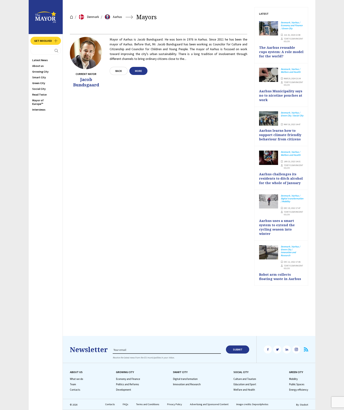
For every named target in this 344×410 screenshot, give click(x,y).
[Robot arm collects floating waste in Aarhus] (268, 252)
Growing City (40, 71)
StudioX (304, 404)
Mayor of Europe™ (38, 102)
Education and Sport (244, 384)
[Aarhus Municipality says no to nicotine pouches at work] (268, 75)
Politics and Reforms (127, 384)
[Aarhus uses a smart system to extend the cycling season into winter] (268, 201)
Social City (39, 89)
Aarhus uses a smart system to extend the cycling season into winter (277, 227)
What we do (76, 379)
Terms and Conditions (147, 404)
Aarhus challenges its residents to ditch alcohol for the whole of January (281, 178)
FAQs (125, 404)
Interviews (38, 109)
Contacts (75, 389)
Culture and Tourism (244, 379)
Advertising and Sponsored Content (209, 404)
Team (73, 384)
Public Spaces (296, 384)
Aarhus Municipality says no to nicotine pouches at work (280, 95)
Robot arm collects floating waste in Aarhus (280, 276)
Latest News (40, 60)
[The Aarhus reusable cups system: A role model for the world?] (268, 28)
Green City (38, 83)
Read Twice (39, 94)
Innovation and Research (187, 384)
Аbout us (38, 66)
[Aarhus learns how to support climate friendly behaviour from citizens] (268, 118)
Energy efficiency (298, 389)
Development (123, 389)
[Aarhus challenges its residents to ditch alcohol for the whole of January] (268, 158)
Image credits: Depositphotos (252, 404)
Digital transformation (185, 379)
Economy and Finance (128, 379)
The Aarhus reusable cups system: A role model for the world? (281, 51)
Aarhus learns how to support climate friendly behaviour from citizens (280, 134)
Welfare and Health (244, 389)
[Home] (71, 17)
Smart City (39, 77)
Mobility (293, 379)
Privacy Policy (174, 404)
